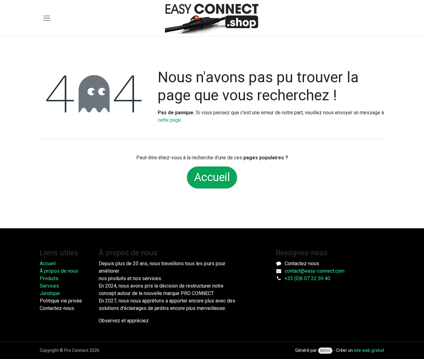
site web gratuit (369, 350)
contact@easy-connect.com (315, 271)
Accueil (212, 177)
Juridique (50, 293)
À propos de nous (59, 271)
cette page (169, 120)
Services (49, 286)
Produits (49, 278)
